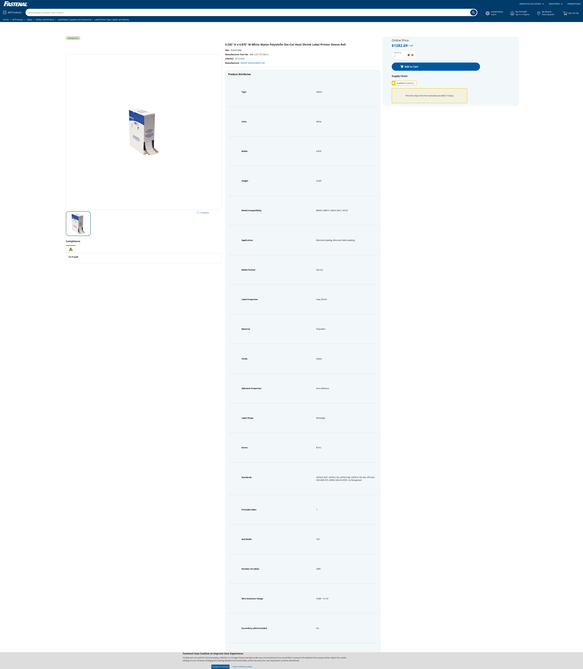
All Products (17, 19)
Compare (204, 212)
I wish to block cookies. (242, 666)
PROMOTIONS (574, 3)
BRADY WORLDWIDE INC (253, 62)
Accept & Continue (220, 666)
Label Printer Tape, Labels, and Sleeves (111, 19)
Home (6, 19)
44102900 (240, 58)
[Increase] (412, 54)
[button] (531, 4)
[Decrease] (409, 54)
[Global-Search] (473, 12)
